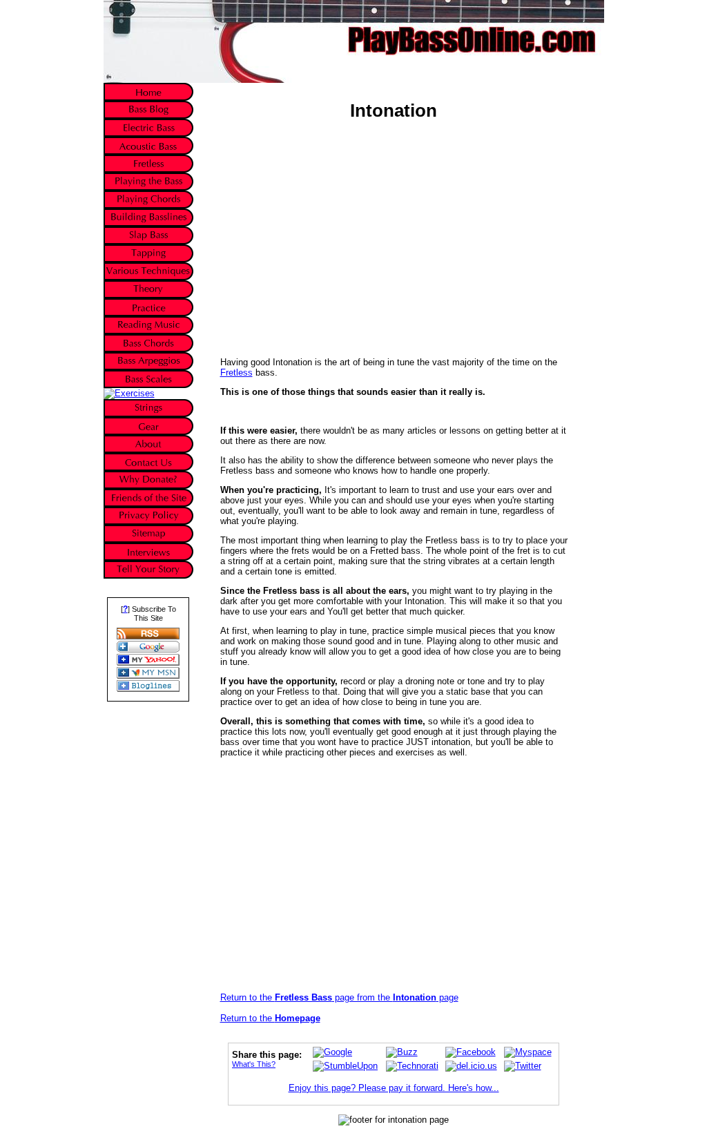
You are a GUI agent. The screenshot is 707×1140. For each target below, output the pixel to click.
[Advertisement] (336, 230)
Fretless (236, 372)
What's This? (253, 1064)
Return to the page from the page (339, 997)
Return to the (270, 1018)
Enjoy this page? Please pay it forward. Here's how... (394, 1088)
